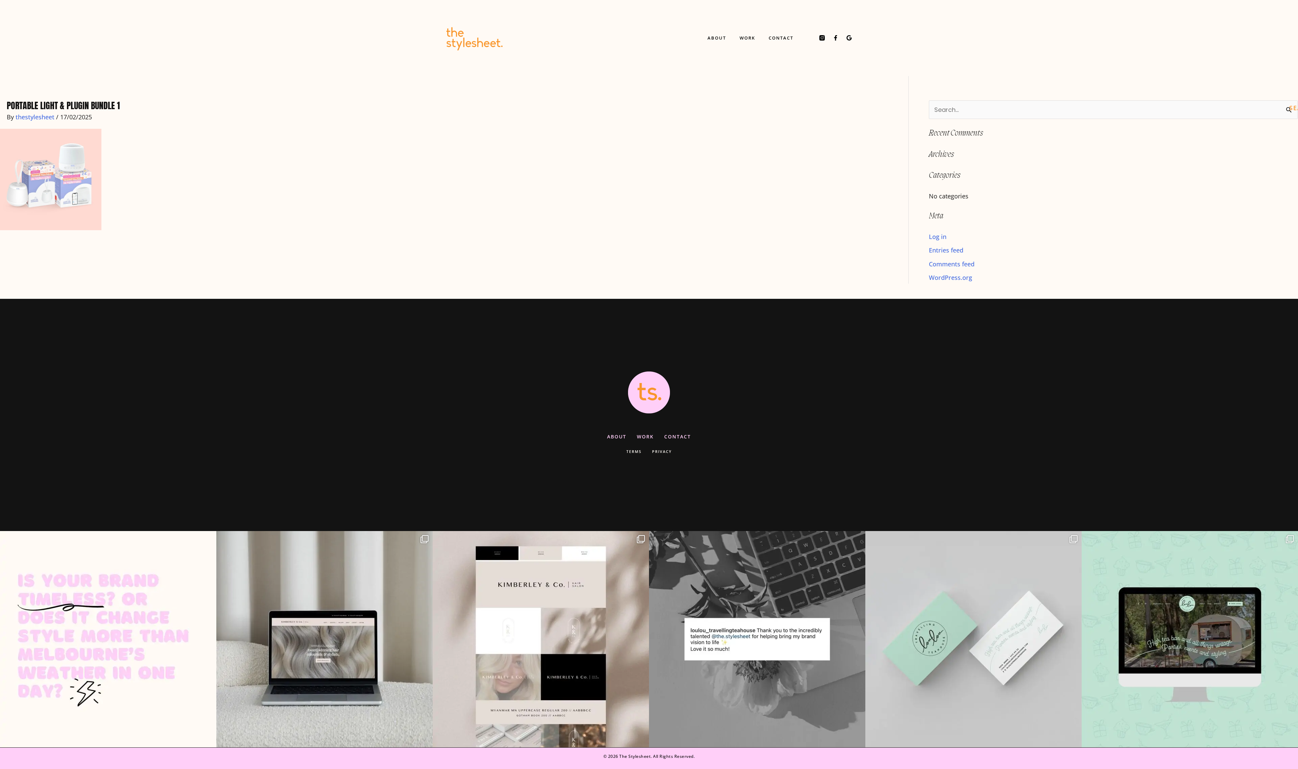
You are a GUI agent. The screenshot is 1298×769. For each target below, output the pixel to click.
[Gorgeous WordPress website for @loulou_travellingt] (1190, 639)
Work (747, 38)
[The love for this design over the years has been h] (324, 639)
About (716, 38)
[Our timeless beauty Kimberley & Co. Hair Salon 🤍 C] (541, 639)
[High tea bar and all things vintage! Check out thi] (973, 639)
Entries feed (946, 250)
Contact (781, 38)
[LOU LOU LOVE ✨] (757, 639)
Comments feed (952, 264)
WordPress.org (950, 277)
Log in (937, 237)
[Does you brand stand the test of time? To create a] (108, 639)
